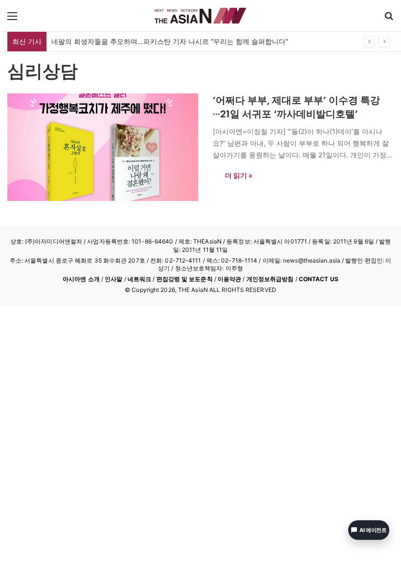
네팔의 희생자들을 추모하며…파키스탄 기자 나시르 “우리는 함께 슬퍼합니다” (169, 41)
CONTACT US (318, 279)
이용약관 (229, 279)
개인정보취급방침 (270, 279)
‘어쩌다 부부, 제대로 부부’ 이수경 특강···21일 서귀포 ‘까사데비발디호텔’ (296, 107)
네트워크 (139, 279)
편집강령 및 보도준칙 (184, 279)
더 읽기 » (238, 175)
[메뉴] (12, 19)
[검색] (389, 19)
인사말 (113, 279)
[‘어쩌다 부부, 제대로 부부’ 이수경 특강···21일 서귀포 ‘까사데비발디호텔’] (103, 147)
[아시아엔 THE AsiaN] (200, 15)
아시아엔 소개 (81, 279)
